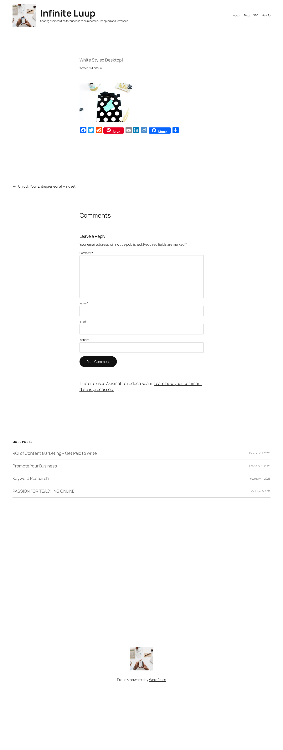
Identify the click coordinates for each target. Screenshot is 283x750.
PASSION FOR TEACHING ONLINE (44, 491)
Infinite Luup (67, 13)
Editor (95, 68)
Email (84, 321)
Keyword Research (31, 478)
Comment (86, 253)
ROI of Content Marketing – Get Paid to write (55, 453)
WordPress (157, 679)
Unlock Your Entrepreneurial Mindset (46, 186)
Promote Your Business (35, 466)
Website (84, 340)
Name (84, 303)
